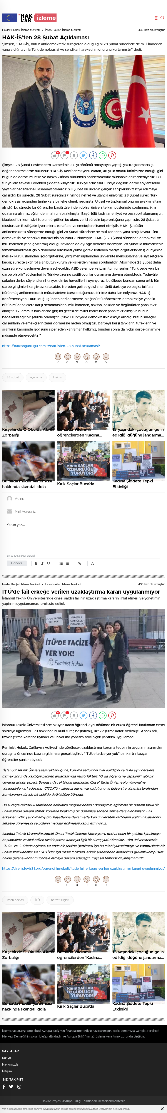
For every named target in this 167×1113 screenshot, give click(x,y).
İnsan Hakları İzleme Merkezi (63, 30)
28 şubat (13, 377)
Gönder (16, 563)
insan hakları (15, 900)
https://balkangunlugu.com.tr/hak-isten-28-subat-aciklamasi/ (51, 346)
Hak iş (57, 377)
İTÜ (37, 900)
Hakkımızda (10, 1064)
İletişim (7, 1071)
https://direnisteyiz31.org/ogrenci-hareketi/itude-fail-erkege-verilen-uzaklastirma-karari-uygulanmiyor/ (83, 868)
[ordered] (61, 563)
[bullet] (67, 563)
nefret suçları (60, 900)
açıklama (36, 377)
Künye (6, 1057)
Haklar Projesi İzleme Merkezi (21, 30)
